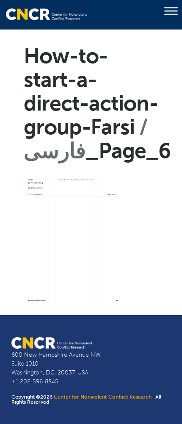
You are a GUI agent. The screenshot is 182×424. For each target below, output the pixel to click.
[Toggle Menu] (171, 11)
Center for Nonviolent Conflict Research (103, 397)
